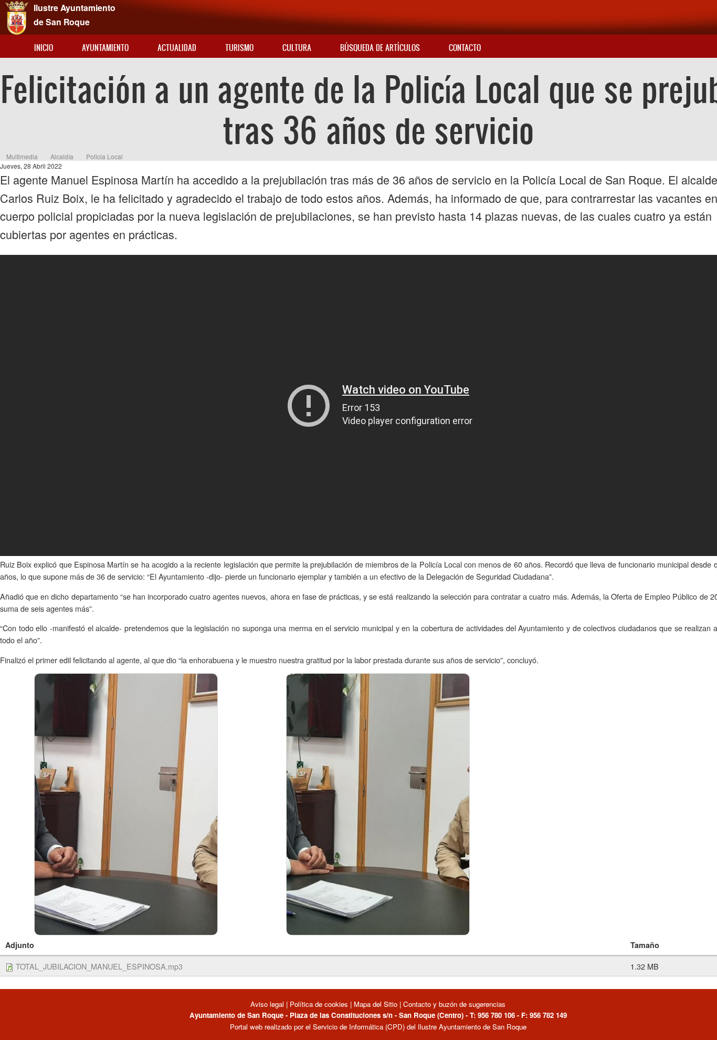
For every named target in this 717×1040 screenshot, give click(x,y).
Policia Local (104, 156)
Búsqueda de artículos (380, 47)
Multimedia (22, 156)
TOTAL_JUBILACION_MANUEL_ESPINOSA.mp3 (99, 966)
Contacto (465, 47)
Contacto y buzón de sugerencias (454, 1004)
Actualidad (176, 47)
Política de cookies (319, 1004)
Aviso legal (268, 1004)
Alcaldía (61, 156)
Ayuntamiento (105, 47)
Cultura (296, 47)
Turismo (239, 47)
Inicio (43, 47)
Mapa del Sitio (375, 1004)
